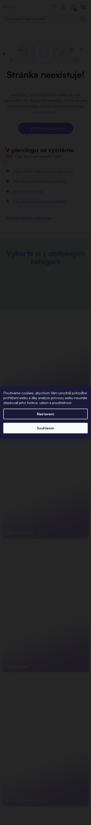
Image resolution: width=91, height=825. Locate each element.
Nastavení (45, 414)
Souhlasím (45, 428)
